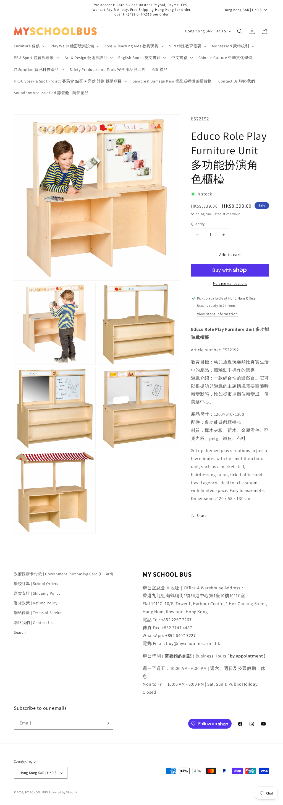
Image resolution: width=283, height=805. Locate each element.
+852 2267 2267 (176, 620)
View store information (217, 313)
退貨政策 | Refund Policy (35, 602)
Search (20, 632)
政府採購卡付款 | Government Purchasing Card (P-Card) (63, 573)
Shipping (198, 214)
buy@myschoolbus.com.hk (193, 643)
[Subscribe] (107, 723)
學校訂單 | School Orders (36, 583)
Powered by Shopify (63, 792)
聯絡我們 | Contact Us (33, 622)
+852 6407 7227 (180, 635)
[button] (29, 46)
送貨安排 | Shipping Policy (37, 593)
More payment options (230, 283)
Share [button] (201, 515)
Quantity (198, 223)
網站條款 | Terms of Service (38, 612)
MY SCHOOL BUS (36, 792)
